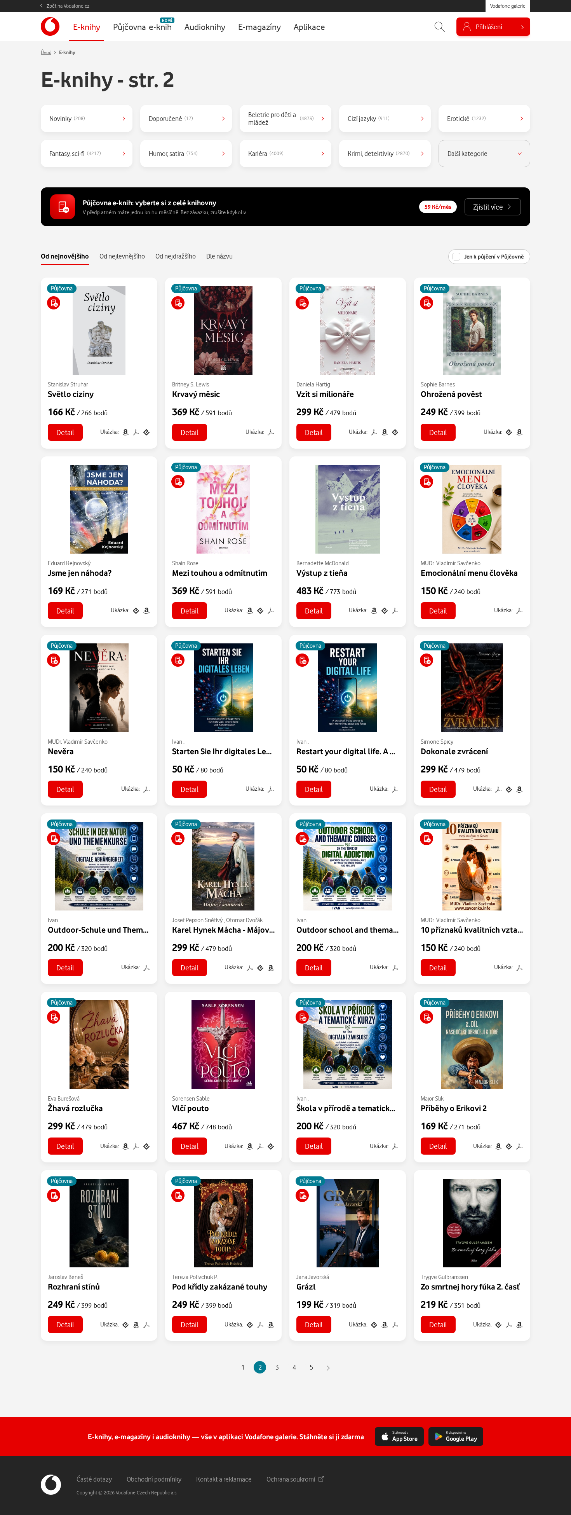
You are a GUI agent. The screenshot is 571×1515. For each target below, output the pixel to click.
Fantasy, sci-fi (75, 153)
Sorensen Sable (191, 1098)
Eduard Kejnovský (69, 563)
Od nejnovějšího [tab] (65, 256)
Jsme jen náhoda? (79, 573)
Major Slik (432, 1098)
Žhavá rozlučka (75, 1108)
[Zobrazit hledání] (439, 26)
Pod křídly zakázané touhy (219, 1286)
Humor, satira (173, 153)
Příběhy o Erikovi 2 (454, 1108)
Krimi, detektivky (379, 153)
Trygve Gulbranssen (444, 1277)
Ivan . (178, 741)
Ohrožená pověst (451, 394)
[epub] (146, 431)
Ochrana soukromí (290, 1479)
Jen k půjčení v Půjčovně (494, 256)
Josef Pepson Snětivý (197, 920)
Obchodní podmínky (154, 1479)
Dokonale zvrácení (454, 751)
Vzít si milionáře (325, 394)
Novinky (67, 118)
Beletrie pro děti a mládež (281, 118)
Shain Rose (185, 563)
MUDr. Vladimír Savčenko (450, 563)
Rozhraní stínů (74, 1286)
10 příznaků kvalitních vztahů (474, 929)
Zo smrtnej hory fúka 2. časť (470, 1286)
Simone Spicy (437, 741)
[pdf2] (135, 431)
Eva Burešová (64, 1098)
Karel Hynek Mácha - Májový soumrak (239, 929)
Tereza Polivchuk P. (195, 1277)
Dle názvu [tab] (219, 256)
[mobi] (125, 431)
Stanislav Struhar (68, 384)
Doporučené (171, 118)
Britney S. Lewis (190, 384)
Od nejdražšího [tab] (175, 256)
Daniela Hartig (313, 384)
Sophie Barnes (438, 384)
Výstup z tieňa (322, 573)
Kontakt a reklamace (224, 1479)
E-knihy (67, 52)
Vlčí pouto (190, 1108)
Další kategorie (467, 153)
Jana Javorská (312, 1277)
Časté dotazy (94, 1479)
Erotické (466, 118)
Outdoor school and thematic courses (364, 929)
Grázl (306, 1286)
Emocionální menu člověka (469, 573)
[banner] (50, 26)
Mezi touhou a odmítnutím (219, 573)
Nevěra (61, 751)
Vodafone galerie (508, 6)
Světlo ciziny (71, 394)
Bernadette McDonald (322, 563)
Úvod (46, 52)
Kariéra (266, 153)
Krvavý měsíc (196, 394)
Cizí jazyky (369, 118)
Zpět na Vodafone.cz (68, 6)
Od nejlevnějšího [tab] (122, 256)
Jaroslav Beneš (65, 1277)
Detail (65, 432)
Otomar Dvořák (244, 920)
